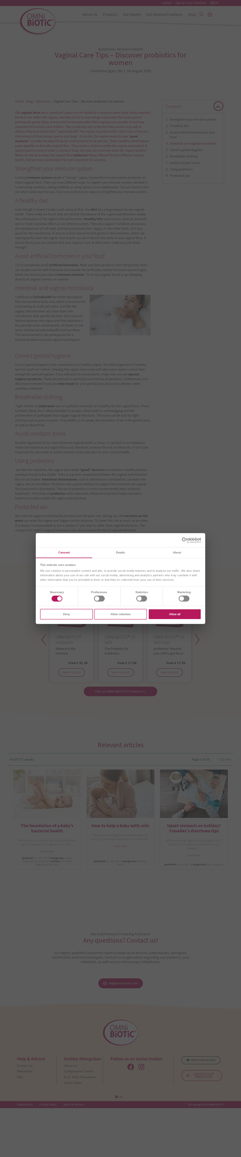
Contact (167, 2)
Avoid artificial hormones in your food (192, 135)
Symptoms (43, 101)
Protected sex (180, 175)
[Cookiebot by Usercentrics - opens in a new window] (184, 540)
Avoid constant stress (185, 163)
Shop (192, 14)
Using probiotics (181, 169)
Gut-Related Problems (164, 14)
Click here (63, 192)
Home (19, 101)
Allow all (174, 614)
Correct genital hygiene (186, 150)
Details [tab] (120, 552)
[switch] (99, 599)
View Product (72, 672)
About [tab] (177, 552)
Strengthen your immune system (193, 119)
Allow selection (121, 614)
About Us (90, 14)
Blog (29, 101)
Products (110, 14)
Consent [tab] (64, 552)
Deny (66, 614)
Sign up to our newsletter (190, 2)
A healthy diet (179, 126)
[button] (218, 106)
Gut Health (132, 14)
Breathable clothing (184, 156)
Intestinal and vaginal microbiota (193, 143)
